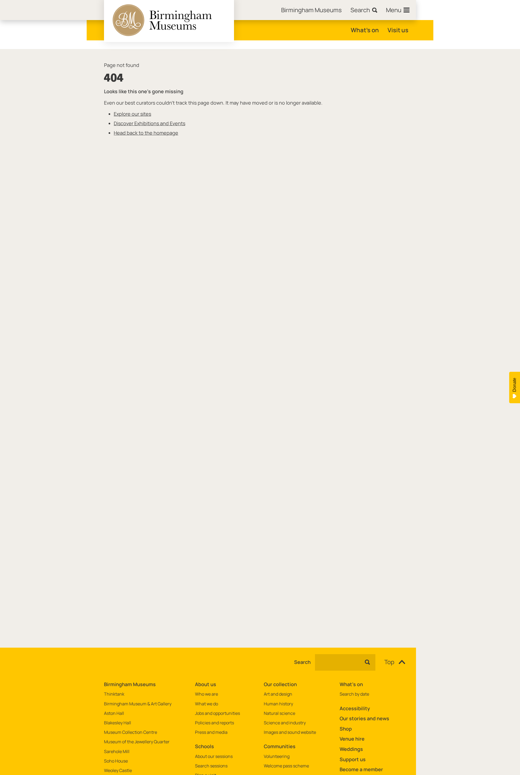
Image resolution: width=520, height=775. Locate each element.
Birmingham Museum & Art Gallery (137, 703)
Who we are (206, 694)
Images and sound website (290, 732)
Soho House (116, 761)
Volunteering (277, 756)
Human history (278, 703)
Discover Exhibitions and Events (149, 123)
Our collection (280, 684)
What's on (365, 30)
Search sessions (211, 765)
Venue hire (352, 738)
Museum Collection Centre (130, 732)
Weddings (351, 749)
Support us (353, 759)
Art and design (278, 694)
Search (302, 662)
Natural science (279, 713)
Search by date (354, 694)
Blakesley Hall (117, 722)
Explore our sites (132, 114)
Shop (346, 728)
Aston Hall (114, 713)
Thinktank (114, 694)
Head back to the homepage (146, 133)
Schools (204, 746)
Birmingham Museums (130, 684)
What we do (206, 703)
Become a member (361, 769)
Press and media (211, 732)
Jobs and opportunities (217, 713)
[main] (260, 339)
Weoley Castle (118, 770)
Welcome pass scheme (286, 765)
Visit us (398, 30)
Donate (514, 385)
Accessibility (355, 708)
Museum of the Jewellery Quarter (137, 741)
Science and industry (285, 722)
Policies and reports (214, 722)
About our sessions (214, 756)
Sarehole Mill (116, 751)
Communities (279, 746)
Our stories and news (364, 718)
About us (205, 684)
